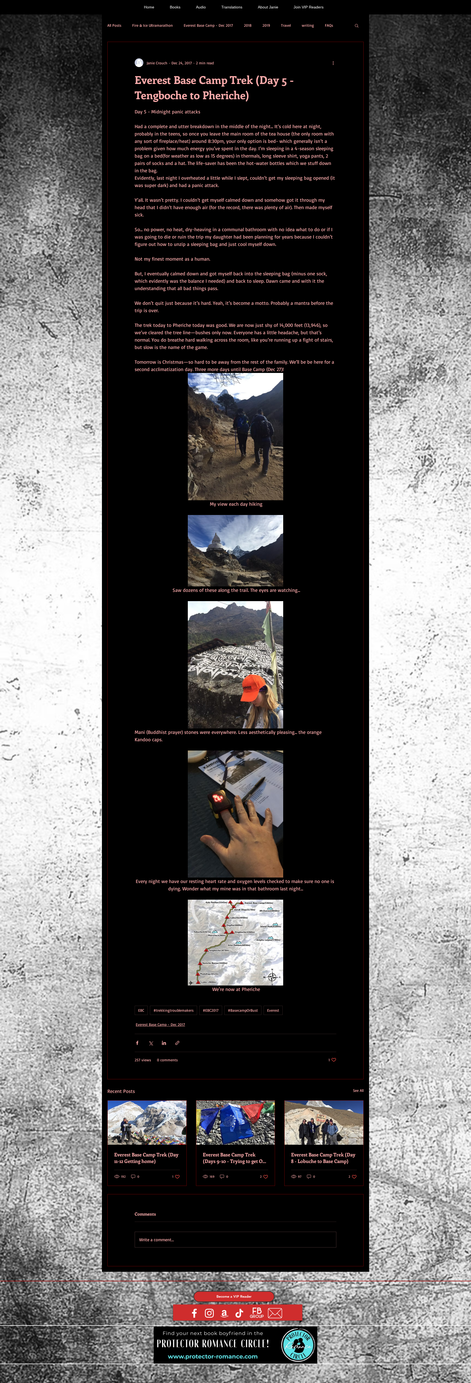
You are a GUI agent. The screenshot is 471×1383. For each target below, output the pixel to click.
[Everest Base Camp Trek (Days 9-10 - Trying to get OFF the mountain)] (235, 1123)
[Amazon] (224, 1313)
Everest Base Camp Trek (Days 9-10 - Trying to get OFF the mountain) (235, 1157)
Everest (273, 1010)
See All (358, 1090)
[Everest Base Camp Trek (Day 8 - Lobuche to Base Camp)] (324, 1123)
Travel (286, 25)
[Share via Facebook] (137, 1042)
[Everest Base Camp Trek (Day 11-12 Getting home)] (147, 1123)
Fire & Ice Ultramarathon (152, 25)
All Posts (114, 25)
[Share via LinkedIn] (164, 1042)
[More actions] (333, 62)
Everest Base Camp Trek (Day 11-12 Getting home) (146, 1157)
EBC (141, 1010)
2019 (266, 25)
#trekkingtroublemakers (173, 1010)
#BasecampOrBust (243, 1010)
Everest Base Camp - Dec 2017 (208, 25)
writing (308, 25)
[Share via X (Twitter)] (150, 1042)
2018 (248, 25)
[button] (356, 25)
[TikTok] (239, 1313)
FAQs (329, 25)
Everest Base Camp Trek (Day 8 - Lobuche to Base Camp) (323, 1157)
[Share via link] (177, 1042)
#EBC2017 (211, 1010)
